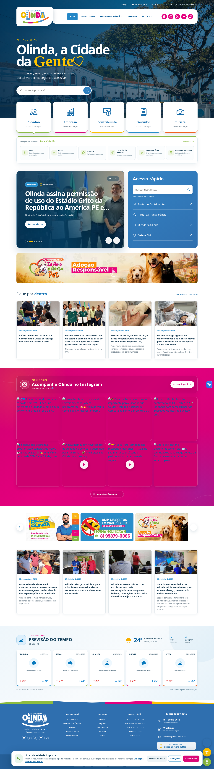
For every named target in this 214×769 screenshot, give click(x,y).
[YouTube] (184, 16)
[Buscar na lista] (189, 189)
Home (72, 16)
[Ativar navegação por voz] (207, 762)
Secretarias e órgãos (111, 16)
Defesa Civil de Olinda (135, 727)
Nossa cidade (88, 16)
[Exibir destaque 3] (34, 241)
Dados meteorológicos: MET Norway (182, 690)
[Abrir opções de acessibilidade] (207, 752)
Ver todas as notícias (186, 294)
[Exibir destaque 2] (31, 241)
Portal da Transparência (135, 723)
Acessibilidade (72, 735)
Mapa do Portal (72, 731)
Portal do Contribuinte (162, 4)
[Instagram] (170, 16)
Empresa (102, 723)
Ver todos (187, 141)
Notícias (147, 16)
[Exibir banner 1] (101, 280)
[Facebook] (164, 16)
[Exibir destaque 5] (39, 241)
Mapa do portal (140, 4)
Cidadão (102, 719)
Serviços (132, 16)
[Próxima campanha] (193, 527)
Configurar (175, 758)
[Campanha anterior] (19, 527)
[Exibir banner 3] (112, 280)
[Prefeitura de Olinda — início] (34, 16)
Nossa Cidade (72, 719)
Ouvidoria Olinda (135, 731)
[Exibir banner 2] (107, 280)
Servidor (102, 731)
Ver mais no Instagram (107, 494)
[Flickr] (190, 16)
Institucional (72, 714)
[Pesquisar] (87, 90)
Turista (102, 735)
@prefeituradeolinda (41, 388)
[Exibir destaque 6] (41, 241)
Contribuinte (102, 727)
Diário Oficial (135, 735)
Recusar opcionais (157, 758)
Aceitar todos (191, 758)
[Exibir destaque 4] (36, 241)
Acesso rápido (135, 714)
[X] (177, 16)
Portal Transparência (187, 4)
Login (125, 4)
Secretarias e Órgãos (72, 723)
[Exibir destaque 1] (27, 241)
